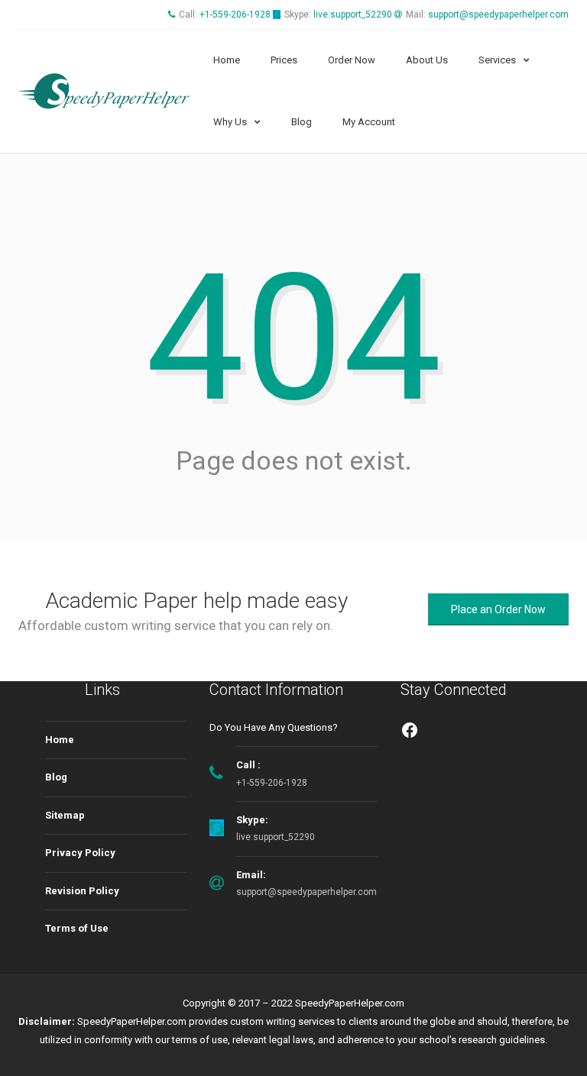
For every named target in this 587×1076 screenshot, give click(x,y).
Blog (301, 122)
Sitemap (65, 815)
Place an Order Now (498, 609)
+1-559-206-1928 (235, 14)
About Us (427, 60)
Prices (284, 60)
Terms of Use (77, 928)
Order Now (351, 60)
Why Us (230, 122)
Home (226, 60)
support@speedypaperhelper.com (498, 14)
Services (497, 60)
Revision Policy (82, 891)
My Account (368, 122)
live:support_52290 (352, 14)
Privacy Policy (80, 852)
